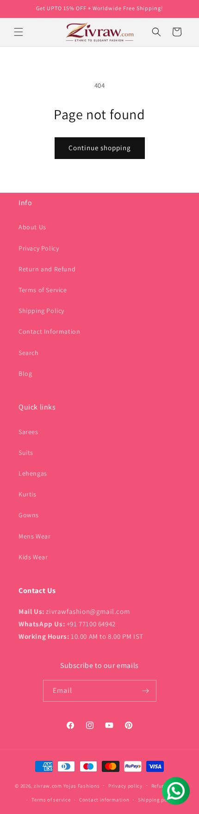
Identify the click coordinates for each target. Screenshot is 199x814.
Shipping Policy (41, 310)
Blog (25, 373)
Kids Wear (33, 557)
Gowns (29, 515)
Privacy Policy (39, 248)
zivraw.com (48, 785)
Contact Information (49, 331)
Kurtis (28, 494)
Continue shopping (99, 147)
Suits (26, 452)
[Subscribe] (146, 691)
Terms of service (50, 799)
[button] (18, 32)
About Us (32, 227)
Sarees (28, 432)
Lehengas (33, 473)
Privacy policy (125, 786)
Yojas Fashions (81, 785)
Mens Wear (34, 536)
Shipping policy (157, 799)
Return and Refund (47, 269)
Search (29, 353)
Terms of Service (43, 290)
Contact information (104, 799)
